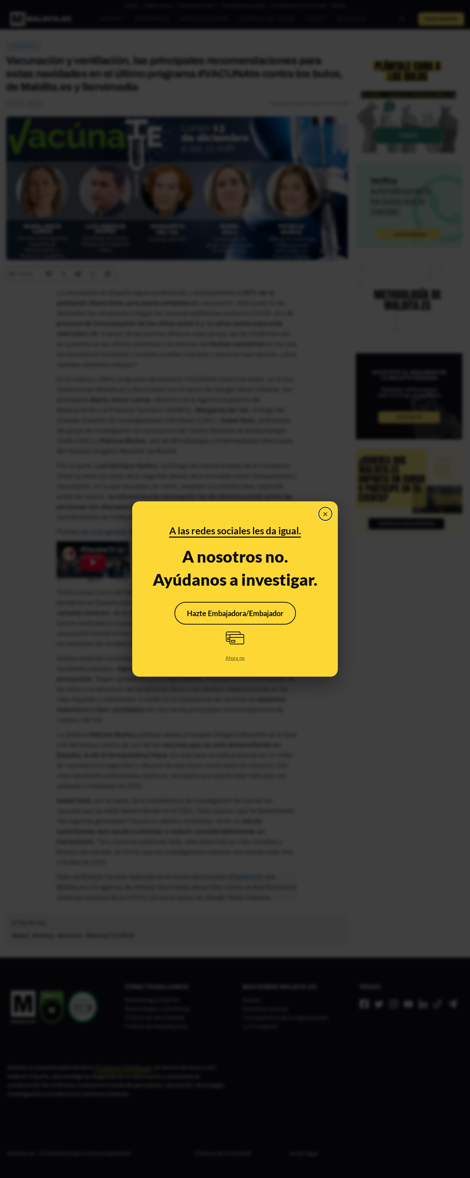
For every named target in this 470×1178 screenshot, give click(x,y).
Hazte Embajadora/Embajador (235, 613)
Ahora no (235, 658)
